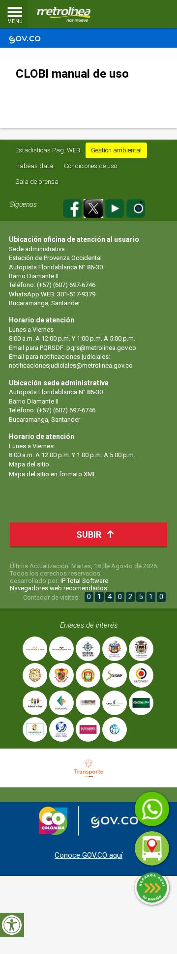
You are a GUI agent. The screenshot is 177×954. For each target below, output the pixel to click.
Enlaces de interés (89, 625)
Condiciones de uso (90, 166)
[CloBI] (140, 14)
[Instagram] (136, 207)
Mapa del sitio (29, 464)
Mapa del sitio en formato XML (52, 474)
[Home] (64, 14)
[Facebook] (73, 207)
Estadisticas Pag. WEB (47, 150)
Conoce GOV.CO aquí (88, 855)
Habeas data (34, 166)
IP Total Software (84, 580)
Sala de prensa (37, 181)
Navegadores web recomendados (58, 588)
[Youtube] (115, 207)
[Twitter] (94, 207)
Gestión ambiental (116, 150)
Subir (88, 534)
